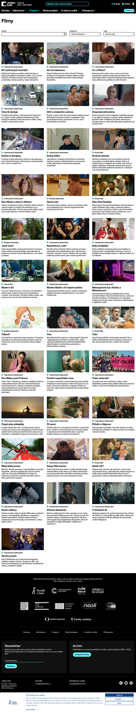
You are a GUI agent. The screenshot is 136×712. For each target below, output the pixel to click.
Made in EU (7, 287)
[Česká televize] (55, 619)
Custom (118, 699)
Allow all (119, 695)
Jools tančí (7, 245)
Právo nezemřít (100, 378)
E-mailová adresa (11, 658)
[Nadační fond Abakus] (81, 591)
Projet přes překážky (12, 424)
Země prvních (9, 556)
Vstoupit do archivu (82, 654)
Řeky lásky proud (10, 466)
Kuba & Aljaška (100, 245)
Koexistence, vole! (56, 245)
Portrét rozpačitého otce (60, 378)
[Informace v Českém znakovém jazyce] (133, 3)
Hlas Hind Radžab (102, 201)
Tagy (105, 31)
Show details (30, 709)
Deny (119, 703)
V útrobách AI (99, 509)
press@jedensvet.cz (77, 684)
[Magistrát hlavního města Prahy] (24, 606)
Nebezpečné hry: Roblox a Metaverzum (106, 289)
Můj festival (18, 10)
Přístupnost (88, 10)
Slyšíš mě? (98, 466)
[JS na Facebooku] (121, 683)
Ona (49, 334)
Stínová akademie (56, 509)
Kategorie (73, 31)
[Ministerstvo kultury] (61, 590)
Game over (53, 201)
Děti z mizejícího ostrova (60, 111)
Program (33, 10)
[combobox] (67, 4)
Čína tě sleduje (9, 111)
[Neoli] (89, 606)
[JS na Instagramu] (132, 683)
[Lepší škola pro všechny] (98, 590)
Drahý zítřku (53, 155)
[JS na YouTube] (126, 683)
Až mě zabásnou (56, 70)
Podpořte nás (129, 10)
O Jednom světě (69, 10)
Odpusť (5, 334)
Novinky (5, 10)
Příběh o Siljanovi (101, 424)
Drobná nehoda (100, 155)
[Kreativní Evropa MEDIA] (64, 606)
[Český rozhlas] (81, 619)
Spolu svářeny (9, 509)
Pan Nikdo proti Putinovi (14, 378)
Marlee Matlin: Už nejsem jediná (64, 287)
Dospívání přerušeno (103, 111)
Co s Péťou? (98, 70)
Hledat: (4, 31)
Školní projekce (50, 10)
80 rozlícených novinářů (14, 70)
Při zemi (51, 424)
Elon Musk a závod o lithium (16, 201)
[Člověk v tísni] (38, 590)
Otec (95, 334)
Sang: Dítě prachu (56, 466)
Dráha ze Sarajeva (11, 155)
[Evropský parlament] (110, 606)
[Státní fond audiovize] (42, 606)
